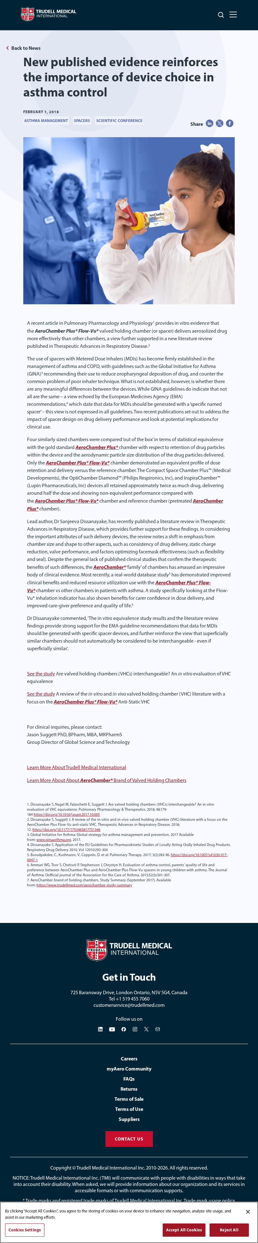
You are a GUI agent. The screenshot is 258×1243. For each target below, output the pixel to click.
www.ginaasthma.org (53, 839)
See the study (41, 674)
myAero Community (129, 1068)
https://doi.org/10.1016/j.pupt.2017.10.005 (67, 814)
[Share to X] (219, 123)
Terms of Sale (129, 1099)
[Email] (157, 1029)
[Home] (129, 950)
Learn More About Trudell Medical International (76, 767)
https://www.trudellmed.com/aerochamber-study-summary (84, 885)
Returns (129, 1089)
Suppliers (129, 1119)
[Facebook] (124, 1029)
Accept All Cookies (184, 1229)
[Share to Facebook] (229, 123)
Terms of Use (129, 1109)
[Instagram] (135, 1029)
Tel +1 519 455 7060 (129, 999)
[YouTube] (112, 1029)
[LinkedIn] (100, 1029)
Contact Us (129, 1139)
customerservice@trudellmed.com (129, 1005)
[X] (146, 1029)
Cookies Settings (24, 1229)
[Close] (248, 1212)
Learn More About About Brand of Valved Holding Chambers (106, 780)
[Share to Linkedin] (209, 123)
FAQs (129, 1079)
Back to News (26, 48)
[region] (129, 1222)
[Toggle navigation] (233, 14)
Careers (129, 1058)
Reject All (229, 1229)
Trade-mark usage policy (209, 1201)
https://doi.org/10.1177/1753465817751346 (66, 829)
